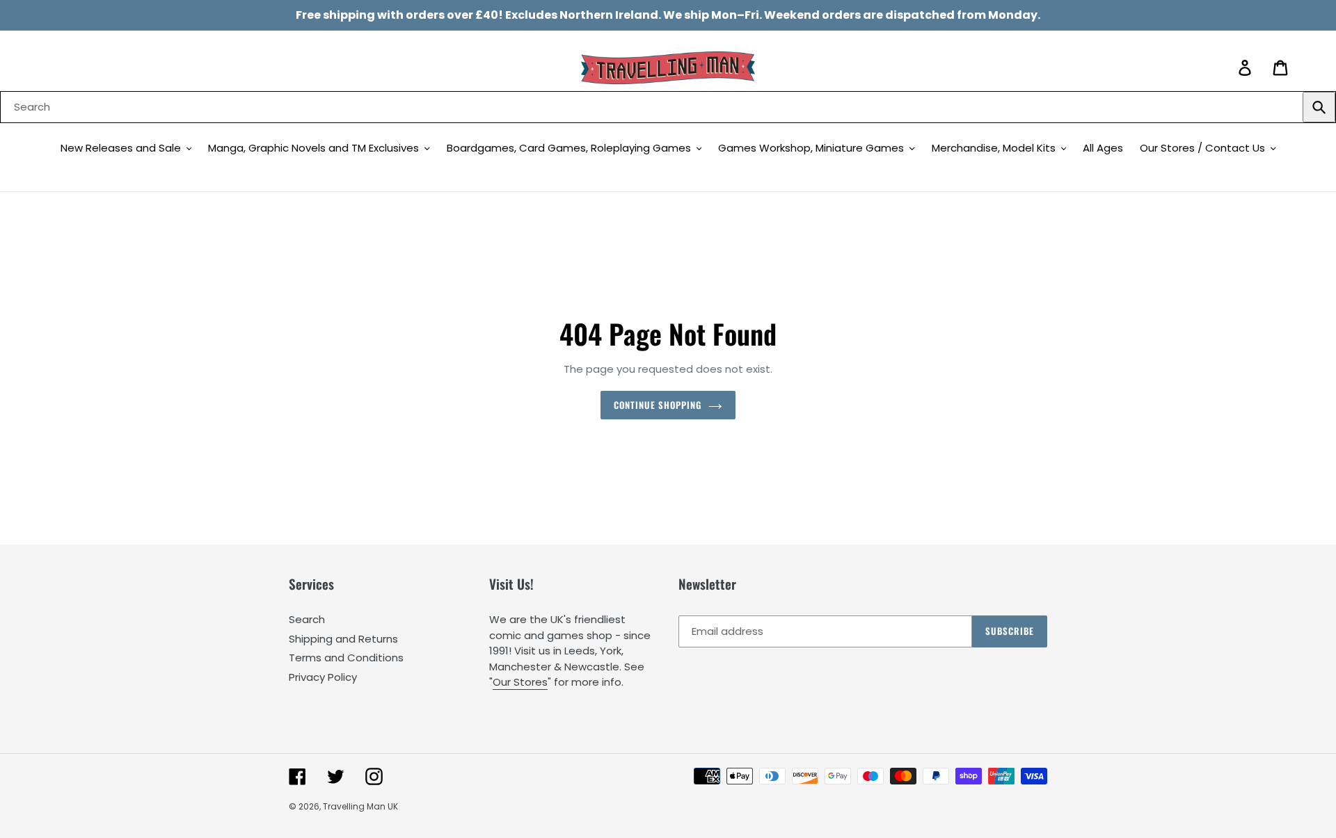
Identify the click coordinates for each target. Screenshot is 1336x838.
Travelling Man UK (360, 806)
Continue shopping (658, 405)
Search (307, 619)
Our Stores (520, 682)
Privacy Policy (323, 677)
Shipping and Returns (343, 638)
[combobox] (668, 107)
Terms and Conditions (346, 657)
